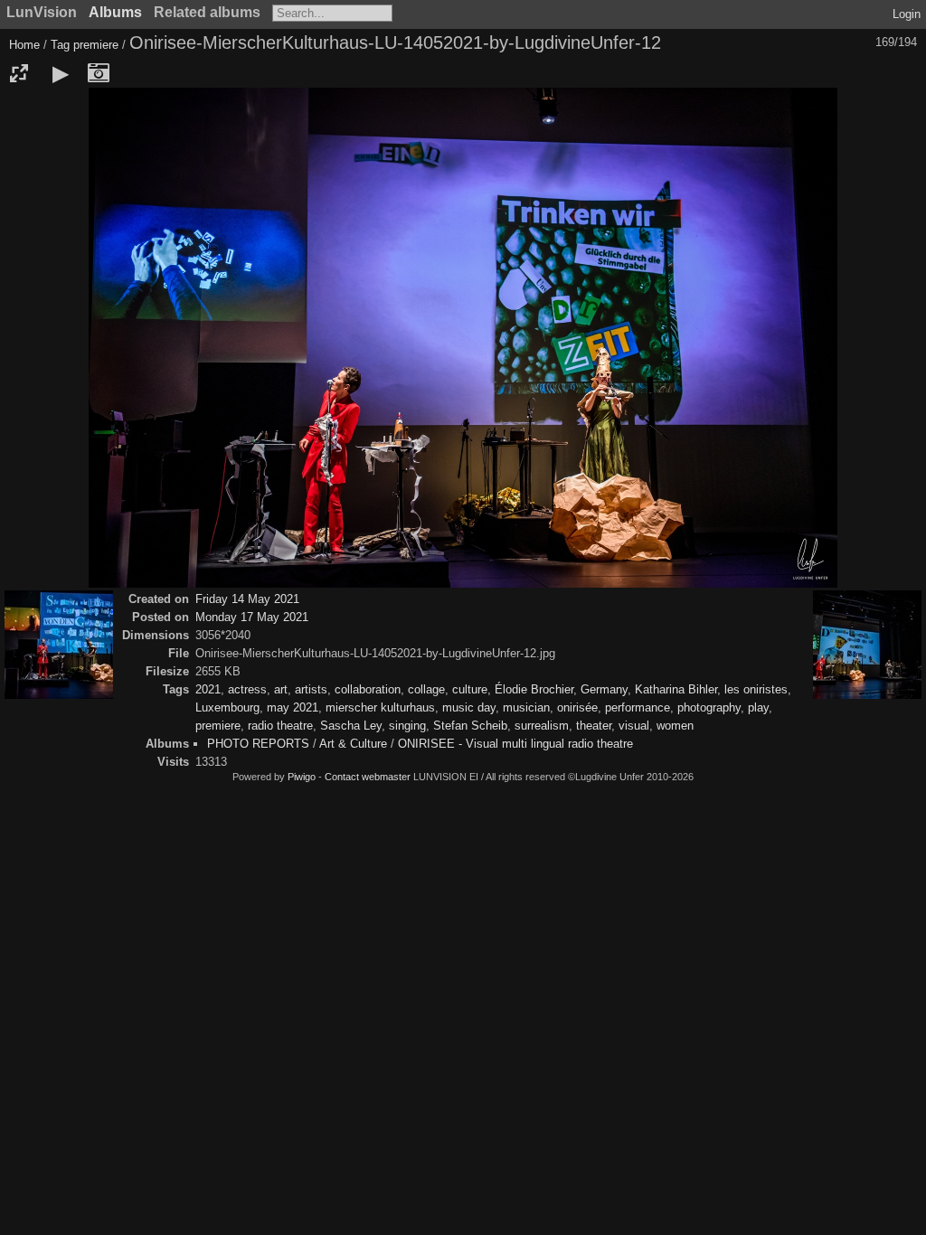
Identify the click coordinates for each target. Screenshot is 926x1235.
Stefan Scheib (470, 725)
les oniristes (756, 689)
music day (469, 707)
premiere (95, 45)
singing (407, 725)
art (281, 689)
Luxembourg (227, 707)
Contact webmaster (368, 776)
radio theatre (280, 725)
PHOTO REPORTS (258, 743)
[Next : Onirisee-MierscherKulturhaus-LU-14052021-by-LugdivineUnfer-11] (867, 646)
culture (469, 689)
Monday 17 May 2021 (251, 617)
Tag (60, 45)
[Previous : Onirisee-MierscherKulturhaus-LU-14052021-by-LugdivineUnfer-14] (59, 646)
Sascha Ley (351, 725)
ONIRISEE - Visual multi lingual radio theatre (515, 743)
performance (637, 707)
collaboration (368, 689)
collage (426, 689)
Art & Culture (353, 743)
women (675, 725)
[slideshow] (61, 73)
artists (311, 689)
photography (709, 707)
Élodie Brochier (534, 689)
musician (526, 707)
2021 (208, 689)
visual (634, 725)
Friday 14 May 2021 (247, 599)
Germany (604, 689)
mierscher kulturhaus (380, 707)
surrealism (542, 725)
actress (247, 689)
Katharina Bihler (676, 689)
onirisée (577, 707)
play (758, 707)
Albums (115, 12)
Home (24, 45)
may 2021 (292, 707)
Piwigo (302, 776)
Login (907, 14)
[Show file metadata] (99, 73)
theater (593, 725)
